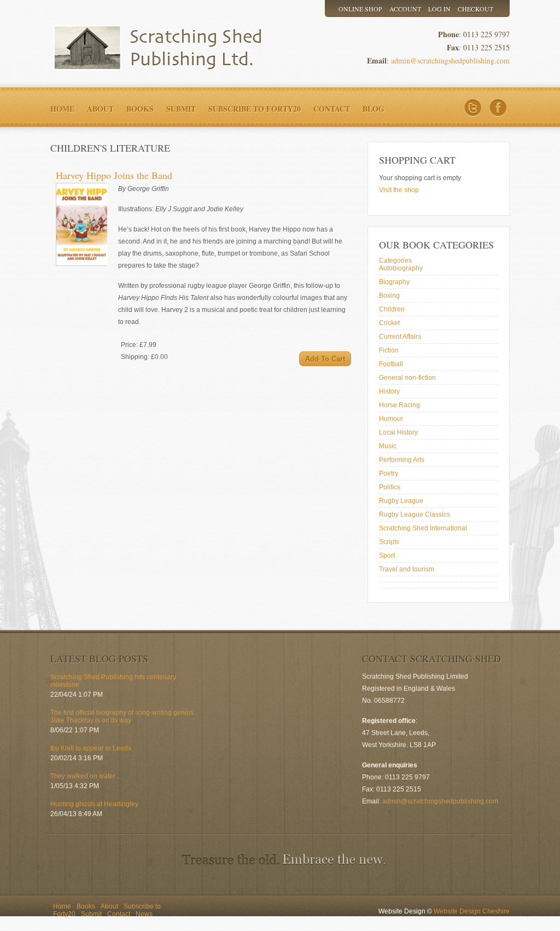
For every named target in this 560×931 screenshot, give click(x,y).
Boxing (389, 295)
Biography (394, 282)
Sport (387, 555)
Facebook (498, 108)
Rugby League (401, 501)
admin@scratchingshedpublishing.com (450, 60)
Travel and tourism (406, 569)
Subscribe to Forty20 (254, 108)
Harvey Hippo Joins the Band (114, 175)
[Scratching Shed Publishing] (151, 47)
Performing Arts (401, 460)
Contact (331, 108)
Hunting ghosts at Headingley (94, 804)
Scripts (389, 542)
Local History (398, 432)
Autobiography (401, 268)
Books (140, 108)
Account (405, 8)
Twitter (473, 108)
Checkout (475, 8)
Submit (181, 108)
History (389, 391)
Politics (389, 487)
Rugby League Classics (414, 514)
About (100, 108)
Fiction (389, 350)
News (144, 914)
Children (392, 309)
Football (391, 364)
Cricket (389, 323)
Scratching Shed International (423, 528)
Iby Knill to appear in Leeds (90, 748)
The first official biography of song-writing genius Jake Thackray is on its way (122, 716)
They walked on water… (86, 776)
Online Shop (360, 8)
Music (387, 446)
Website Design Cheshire (472, 911)
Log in (439, 8)
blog (373, 108)
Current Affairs (400, 336)
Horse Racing (399, 405)
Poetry (388, 473)
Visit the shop (399, 190)
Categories (395, 260)
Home (62, 108)
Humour (391, 419)
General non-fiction (407, 377)
